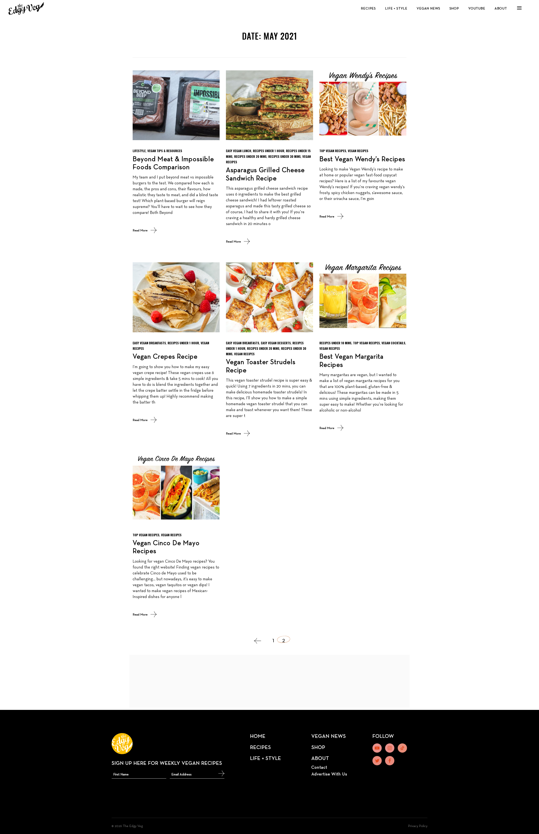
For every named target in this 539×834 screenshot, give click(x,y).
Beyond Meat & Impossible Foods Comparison (173, 163)
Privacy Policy (417, 826)
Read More (140, 230)
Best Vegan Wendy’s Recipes (362, 159)
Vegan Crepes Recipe (165, 356)
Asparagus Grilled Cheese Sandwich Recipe (265, 174)
